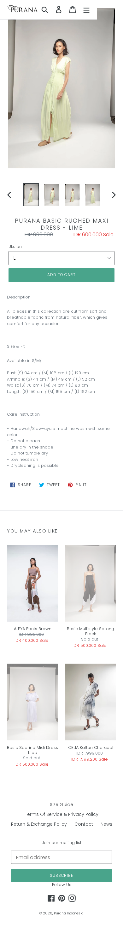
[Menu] (86, 9)
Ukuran (15, 246)
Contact (83, 824)
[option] (31, 195)
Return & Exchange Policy (39, 824)
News (106, 824)
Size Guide (61, 804)
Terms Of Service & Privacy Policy (61, 814)
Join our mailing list (61, 842)
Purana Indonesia (69, 913)
